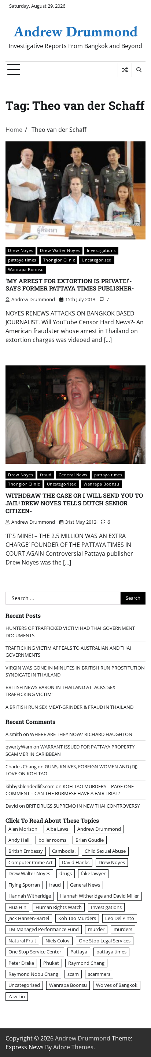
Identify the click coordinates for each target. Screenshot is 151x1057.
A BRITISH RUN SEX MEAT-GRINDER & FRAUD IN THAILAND (69, 707)
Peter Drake (21, 963)
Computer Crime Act (30, 862)
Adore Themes (73, 1047)
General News (73, 474)
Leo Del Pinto (119, 918)
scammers (99, 974)
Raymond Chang (86, 963)
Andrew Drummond (76, 31)
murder (96, 929)
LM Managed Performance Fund (43, 929)
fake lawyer (93, 873)
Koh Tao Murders (77, 918)
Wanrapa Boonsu (26, 269)
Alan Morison (22, 829)
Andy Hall (18, 840)
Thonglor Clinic (59, 260)
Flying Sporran (24, 884)
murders (123, 929)
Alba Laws (57, 829)
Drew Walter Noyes (60, 250)
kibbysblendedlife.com (30, 786)
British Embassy (25, 851)
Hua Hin (17, 907)
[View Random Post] (125, 70)
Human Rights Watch (59, 907)
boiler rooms (52, 840)
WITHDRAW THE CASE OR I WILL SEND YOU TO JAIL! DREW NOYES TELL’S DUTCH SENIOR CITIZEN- (74, 503)
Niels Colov (57, 940)
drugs (65, 873)
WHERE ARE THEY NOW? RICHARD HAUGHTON (81, 734)
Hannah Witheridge (29, 895)
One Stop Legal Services (104, 940)
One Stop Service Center (34, 951)
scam (73, 974)
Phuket (51, 963)
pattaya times (22, 260)
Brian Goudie (90, 840)
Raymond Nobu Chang (33, 974)
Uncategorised (97, 260)
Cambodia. (64, 851)
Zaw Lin (16, 996)
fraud (46, 474)
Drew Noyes (20, 250)
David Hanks (75, 862)
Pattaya (78, 951)
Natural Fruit (22, 940)
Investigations (101, 250)
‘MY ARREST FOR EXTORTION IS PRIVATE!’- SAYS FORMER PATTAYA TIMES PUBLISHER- (69, 284)
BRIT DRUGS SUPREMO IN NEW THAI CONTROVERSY (83, 805)
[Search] (139, 70)
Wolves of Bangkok (116, 985)
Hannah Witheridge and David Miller (99, 895)
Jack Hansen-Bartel (28, 918)
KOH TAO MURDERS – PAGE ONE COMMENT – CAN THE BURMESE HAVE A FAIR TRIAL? (69, 790)
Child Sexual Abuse (105, 851)
